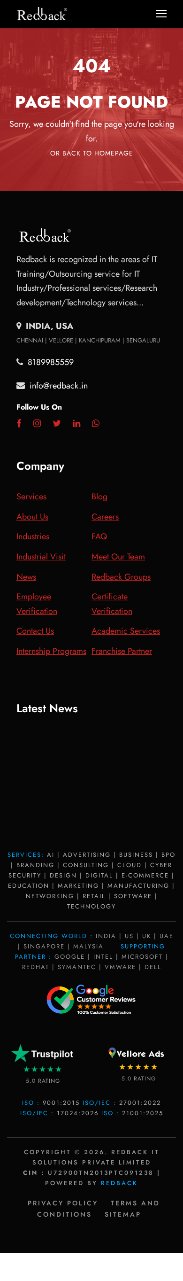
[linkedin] (76, 423)
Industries (32, 536)
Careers (105, 517)
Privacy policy (63, 1203)
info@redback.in (59, 386)
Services (31, 496)
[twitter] (57, 423)
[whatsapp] (95, 423)
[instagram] (37, 423)
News (26, 577)
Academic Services (126, 631)
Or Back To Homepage (91, 153)
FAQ (99, 536)
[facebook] (19, 423)
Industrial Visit (41, 557)
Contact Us (35, 631)
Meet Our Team (118, 557)
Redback (119, 1183)
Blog (99, 496)
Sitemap (123, 1214)
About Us (32, 517)
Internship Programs (51, 651)
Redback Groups (121, 577)
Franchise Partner (122, 651)
